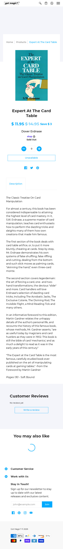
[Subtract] (23, 148)
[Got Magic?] (11, 3)
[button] (40, 3)
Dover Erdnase (31, 131)
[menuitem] (40, 3)
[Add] (39, 148)
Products (21, 42)
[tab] (16, 184)
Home (9, 42)
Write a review (31, 410)
